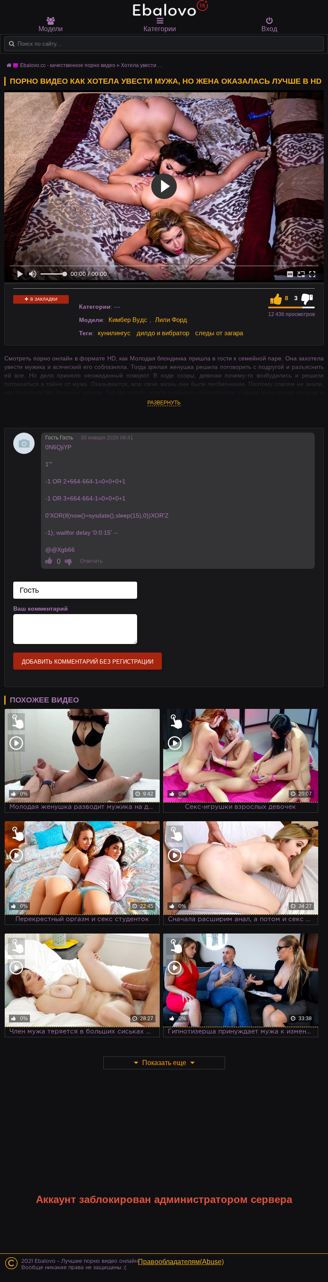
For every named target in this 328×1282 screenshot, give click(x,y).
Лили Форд (171, 319)
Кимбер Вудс (127, 319)
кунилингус (114, 333)
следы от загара (219, 333)
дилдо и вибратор (163, 333)
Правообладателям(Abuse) (181, 1261)
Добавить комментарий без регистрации (87, 662)
